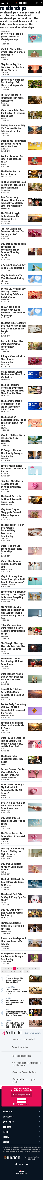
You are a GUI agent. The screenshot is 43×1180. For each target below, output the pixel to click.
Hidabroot (8, 1111)
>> (28, 972)
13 (5, 972)
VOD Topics (8, 1121)
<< (2, 969)
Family (6, 1136)
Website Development (21, 1173)
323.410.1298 (32, 1159)
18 (20, 972)
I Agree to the (23, 1104)
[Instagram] (37, 3)
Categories (8, 1116)
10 (35, 969)
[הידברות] (22, 3)
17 (17, 972)
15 (11, 972)
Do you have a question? (33, 1033)
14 (8, 972)
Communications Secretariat (31, 1157)
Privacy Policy (26, 1104)
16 (14, 972)
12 (2, 972)
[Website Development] (22, 1171)
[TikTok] (41, 3)
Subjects (7, 1126)
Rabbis (6, 1131)
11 (38, 969)
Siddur (6, 1141)
